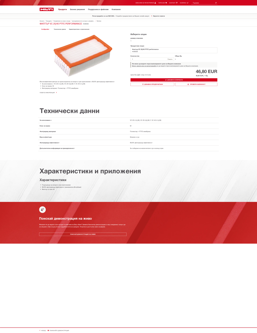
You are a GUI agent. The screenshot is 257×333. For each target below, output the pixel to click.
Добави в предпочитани (153, 84)
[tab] (45, 29)
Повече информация (47, 92)
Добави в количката (175, 80)
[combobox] (204, 2)
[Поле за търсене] (216, 2)
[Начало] (47, 9)
